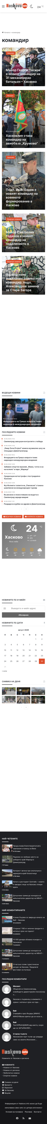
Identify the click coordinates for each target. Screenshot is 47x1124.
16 (42, 650)
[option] (23, 413)
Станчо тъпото (20, 1034)
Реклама (28, 1112)
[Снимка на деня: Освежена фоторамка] (9, 700)
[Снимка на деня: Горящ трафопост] (38, 691)
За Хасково (9, 1090)
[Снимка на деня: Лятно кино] (23, 691)
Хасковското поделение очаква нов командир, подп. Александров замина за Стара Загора (23, 282)
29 (36, 661)
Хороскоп (8, 1088)
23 (42, 656)
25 (11, 661)
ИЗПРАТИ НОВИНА (35, 517)
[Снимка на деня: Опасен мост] (23, 700)
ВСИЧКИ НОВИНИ (13, 517)
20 (23, 656)
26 (17, 661)
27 (23, 661)
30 (42, 661)
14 (30, 650)
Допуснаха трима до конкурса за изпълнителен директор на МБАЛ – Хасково (28, 898)
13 (23, 650)
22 (36, 656)
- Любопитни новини (11, 1073)
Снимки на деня (11, 1082)
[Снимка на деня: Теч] (38, 700)
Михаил (16, 986)
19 (17, 656)
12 (17, 650)
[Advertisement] (23, 323)
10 (5, 650)
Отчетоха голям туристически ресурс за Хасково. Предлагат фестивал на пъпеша (26, 967)
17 (5, 656)
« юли (4, 671)
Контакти (37, 1112)
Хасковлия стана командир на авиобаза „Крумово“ (22, 139)
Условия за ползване (14, 1112)
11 (11, 650)
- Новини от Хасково (10, 1067)
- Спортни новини (9, 1076)
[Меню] (3, 7)
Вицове (7, 1093)
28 (30, 661)
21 (30, 656)
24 (5, 661)
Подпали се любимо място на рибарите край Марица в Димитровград (25, 859)
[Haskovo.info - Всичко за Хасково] (17, 6)
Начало (7, 32)
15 (36, 650)
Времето (8, 1085)
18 (11, 656)
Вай (14, 1011)
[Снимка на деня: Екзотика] (9, 691)
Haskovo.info (24, 1104)
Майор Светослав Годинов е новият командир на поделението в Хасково (20, 239)
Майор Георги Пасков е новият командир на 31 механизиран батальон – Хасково (23, 76)
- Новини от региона (10, 1070)
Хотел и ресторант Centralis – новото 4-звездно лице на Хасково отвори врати (28, 884)
